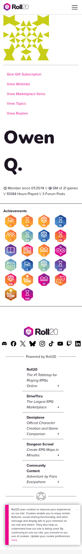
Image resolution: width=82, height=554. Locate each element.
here (14, 540)
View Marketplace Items (26, 93)
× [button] (77, 509)
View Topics (16, 103)
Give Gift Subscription (24, 74)
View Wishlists (18, 84)
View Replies (17, 113)
